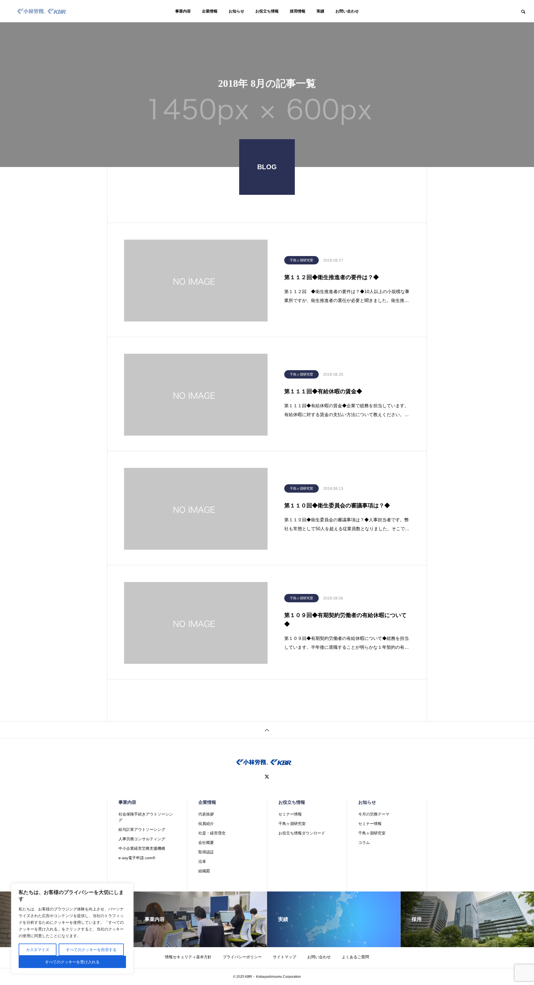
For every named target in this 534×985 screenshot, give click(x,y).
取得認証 (206, 852)
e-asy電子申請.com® (136, 858)
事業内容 (183, 11)
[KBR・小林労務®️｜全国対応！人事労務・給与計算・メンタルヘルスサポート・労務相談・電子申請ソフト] (42, 11)
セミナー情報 (290, 814)
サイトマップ (284, 957)
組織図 (204, 871)
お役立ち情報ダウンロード (301, 833)
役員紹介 (206, 823)
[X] (267, 777)
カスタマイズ (37, 949)
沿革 (202, 861)
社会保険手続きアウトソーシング (145, 817)
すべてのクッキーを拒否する (91, 949)
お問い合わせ (347, 11)
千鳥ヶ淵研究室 (301, 260)
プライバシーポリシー (242, 957)
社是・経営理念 (212, 833)
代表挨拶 (206, 814)
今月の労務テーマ (373, 814)
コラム (364, 842)
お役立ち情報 (267, 11)
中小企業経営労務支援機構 (141, 848)
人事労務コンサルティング (141, 839)
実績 (320, 11)
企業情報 (209, 11)
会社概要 (206, 842)
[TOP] (267, 729)
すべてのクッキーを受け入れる (72, 962)
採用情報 (297, 11)
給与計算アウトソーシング (141, 829)
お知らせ (236, 11)
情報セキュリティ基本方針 (188, 957)
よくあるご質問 (355, 957)
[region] (72, 928)
